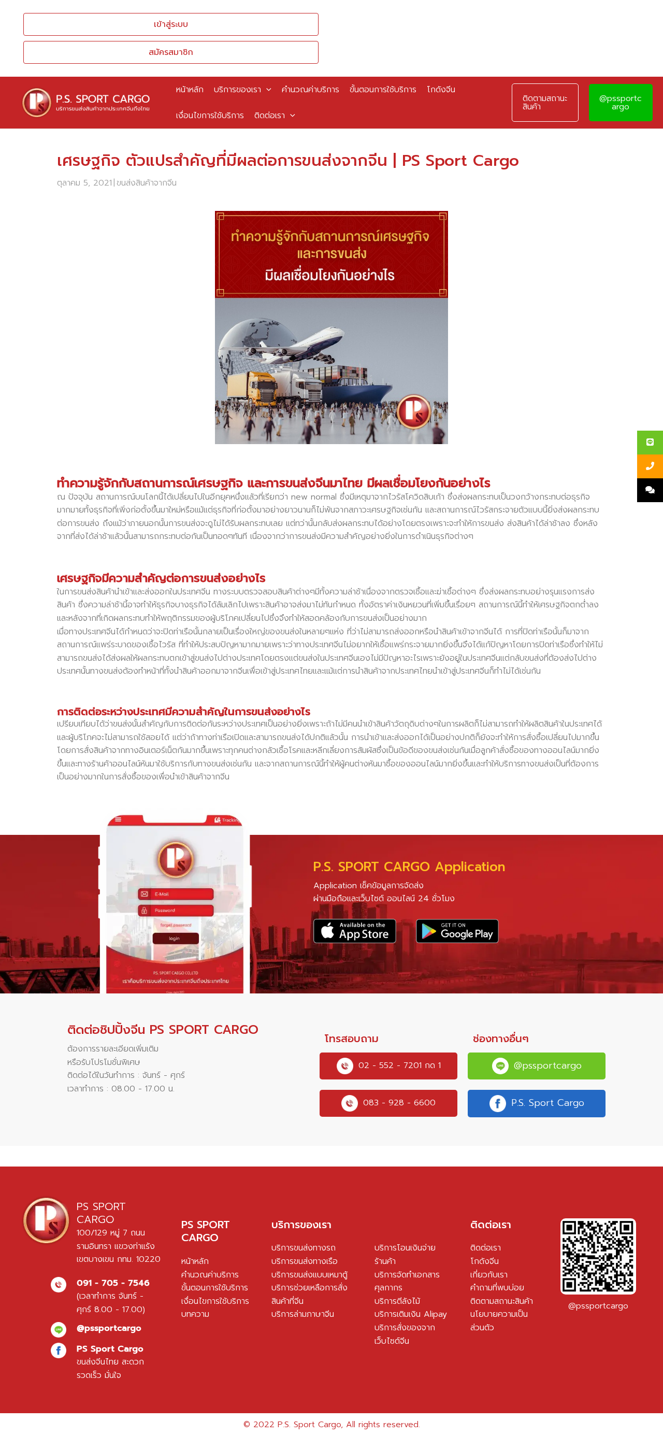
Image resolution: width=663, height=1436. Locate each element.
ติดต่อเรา (485, 1248)
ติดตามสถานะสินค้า (501, 1301)
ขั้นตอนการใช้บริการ (214, 1288)
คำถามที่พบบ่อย (497, 1288)
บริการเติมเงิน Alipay (410, 1314)
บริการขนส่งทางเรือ (304, 1261)
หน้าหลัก (195, 1261)
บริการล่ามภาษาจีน (302, 1314)
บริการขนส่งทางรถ (303, 1248)
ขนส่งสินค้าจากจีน (147, 183)
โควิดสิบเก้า (424, 497)
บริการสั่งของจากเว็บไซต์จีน (404, 1334)
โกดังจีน (484, 1261)
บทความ (195, 1314)
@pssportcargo (620, 102)
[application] (266, 89)
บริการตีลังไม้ (397, 1301)
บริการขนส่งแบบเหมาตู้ (309, 1275)
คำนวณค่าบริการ (210, 1275)
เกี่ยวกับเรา (489, 1275)
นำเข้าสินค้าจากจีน (199, 777)
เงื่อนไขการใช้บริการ (215, 1301)
